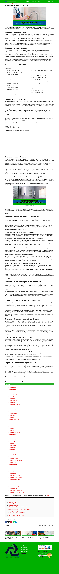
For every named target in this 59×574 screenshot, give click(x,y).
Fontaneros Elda (11, 423)
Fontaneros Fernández (36, 1)
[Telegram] (16, 522)
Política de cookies (24, 547)
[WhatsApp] (13, 522)
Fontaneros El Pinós (12, 454)
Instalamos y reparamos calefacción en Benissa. (16, 512)
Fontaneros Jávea (11, 428)
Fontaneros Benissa (12, 402)
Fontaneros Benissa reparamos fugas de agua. (16, 513)
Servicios (27, 1)
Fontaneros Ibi (11, 426)
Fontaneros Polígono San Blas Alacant (15, 490)
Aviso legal (23, 545)
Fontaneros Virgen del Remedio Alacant (16, 492)
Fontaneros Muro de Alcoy (13, 436)
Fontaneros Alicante (12, 387)
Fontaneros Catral (11, 411)
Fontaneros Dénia (11, 417)
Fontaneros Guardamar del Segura (15, 424)
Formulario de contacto (25, 555)
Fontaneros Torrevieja (12, 469)
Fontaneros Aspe (11, 398)
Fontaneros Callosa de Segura (14, 404)
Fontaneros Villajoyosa (12, 471)
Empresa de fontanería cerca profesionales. (16, 515)
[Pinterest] (11, 522)
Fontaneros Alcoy (11, 391)
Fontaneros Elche (11, 421)
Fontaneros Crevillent (12, 415)
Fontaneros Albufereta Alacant (14, 475)
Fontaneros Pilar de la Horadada (14, 453)
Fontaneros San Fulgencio (13, 458)
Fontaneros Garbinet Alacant (14, 484)
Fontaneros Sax (11, 466)
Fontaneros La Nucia (12, 441)
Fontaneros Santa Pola (12, 464)
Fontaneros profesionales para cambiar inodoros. (17, 511)
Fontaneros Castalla (12, 409)
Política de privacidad (24, 549)
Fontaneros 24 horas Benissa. (13, 503)
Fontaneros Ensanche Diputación (14, 483)
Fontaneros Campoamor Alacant (14, 479)
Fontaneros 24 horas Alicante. (13, 379)
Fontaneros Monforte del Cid (14, 432)
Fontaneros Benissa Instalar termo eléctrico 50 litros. (17, 506)
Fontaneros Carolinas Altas (13, 481)
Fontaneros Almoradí (12, 394)
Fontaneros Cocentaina (12, 413)
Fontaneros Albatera (12, 389)
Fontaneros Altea (11, 396)
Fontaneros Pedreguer (12, 447)
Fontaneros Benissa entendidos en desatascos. (16, 508)
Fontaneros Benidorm (12, 400)
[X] (8, 522)
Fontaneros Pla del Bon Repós (14, 488)
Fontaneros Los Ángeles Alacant (14, 486)
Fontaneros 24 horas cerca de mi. (11, 152)
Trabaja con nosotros (50, 1)
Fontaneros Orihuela (12, 445)
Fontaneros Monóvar (12, 434)
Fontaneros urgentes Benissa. (13, 502)
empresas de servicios (25, 117)
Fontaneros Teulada (12, 468)
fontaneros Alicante (40, 117)
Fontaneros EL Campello (13, 408)
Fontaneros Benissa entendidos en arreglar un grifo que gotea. (19, 509)
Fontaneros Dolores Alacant (13, 419)
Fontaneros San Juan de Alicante (14, 462)
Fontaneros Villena (12, 473)
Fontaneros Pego (11, 449)
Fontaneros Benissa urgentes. (13, 500)
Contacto (43, 1)
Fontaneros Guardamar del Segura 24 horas (46, 525)
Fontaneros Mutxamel (12, 438)
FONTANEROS (9, 384)
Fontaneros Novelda (12, 439)
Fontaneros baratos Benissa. (13, 505)
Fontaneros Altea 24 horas (10, 525)
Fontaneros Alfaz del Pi (12, 393)
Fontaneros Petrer (11, 451)
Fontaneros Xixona (12, 430)
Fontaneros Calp (11, 406)
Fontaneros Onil (11, 443)
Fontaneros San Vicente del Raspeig (15, 460)
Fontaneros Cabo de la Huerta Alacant (15, 477)
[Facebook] (6, 522)
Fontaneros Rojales (12, 456)
